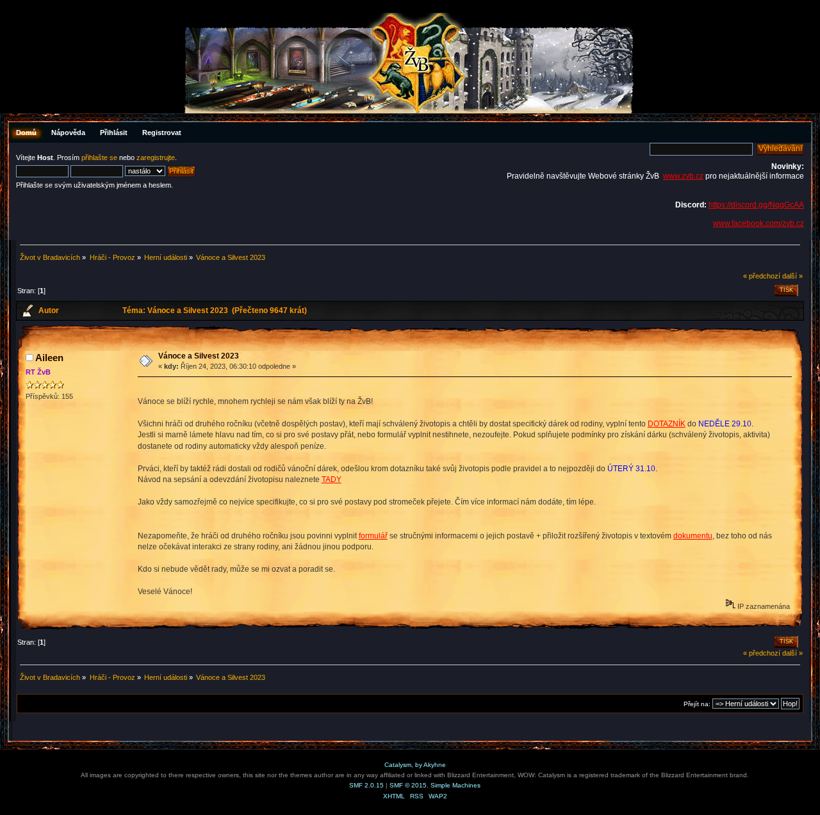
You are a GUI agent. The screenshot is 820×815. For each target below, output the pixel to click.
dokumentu (692, 535)
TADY (331, 479)
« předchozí (761, 276)
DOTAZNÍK (666, 423)
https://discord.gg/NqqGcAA (756, 204)
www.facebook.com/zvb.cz (758, 223)
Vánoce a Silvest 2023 (198, 355)
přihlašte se (99, 157)
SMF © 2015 (408, 785)
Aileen (49, 357)
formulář (373, 535)
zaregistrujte (155, 157)
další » (792, 276)
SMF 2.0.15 (366, 785)
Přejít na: (697, 703)
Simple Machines (455, 785)
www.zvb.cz (683, 176)
